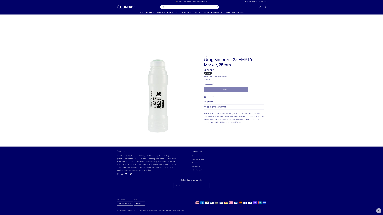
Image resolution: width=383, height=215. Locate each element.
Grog (119, 167)
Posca (123, 167)
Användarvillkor (132, 210)
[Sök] (217, 7)
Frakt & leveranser (198, 159)
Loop (169, 164)
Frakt (214, 76)
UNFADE (123, 210)
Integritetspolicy (197, 170)
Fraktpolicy (142, 210)
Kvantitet (207, 79)
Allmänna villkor (197, 166)
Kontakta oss (196, 163)
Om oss (194, 156)
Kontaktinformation (178, 210)
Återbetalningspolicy (165, 210)
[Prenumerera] (207, 185)
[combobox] (189, 7)
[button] (147, 13)
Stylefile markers (137, 167)
